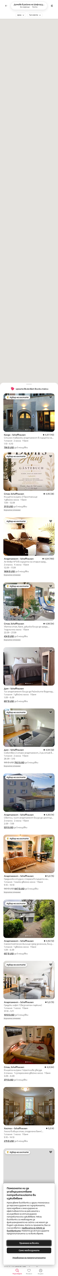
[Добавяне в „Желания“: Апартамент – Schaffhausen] (50, 521)
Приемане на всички (29, 1243)
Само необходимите (29, 1250)
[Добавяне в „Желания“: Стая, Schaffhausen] (50, 456)
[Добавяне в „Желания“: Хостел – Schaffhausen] (50, 1090)
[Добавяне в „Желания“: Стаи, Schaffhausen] (50, 1029)
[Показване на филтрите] (52, 6)
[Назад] (6, 6)
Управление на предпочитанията (29, 1257)
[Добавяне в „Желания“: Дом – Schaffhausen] (50, 651)
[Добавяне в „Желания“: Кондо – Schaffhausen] (50, 397)
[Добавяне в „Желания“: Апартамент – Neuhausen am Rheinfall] (50, 1152)
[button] (9, 447)
